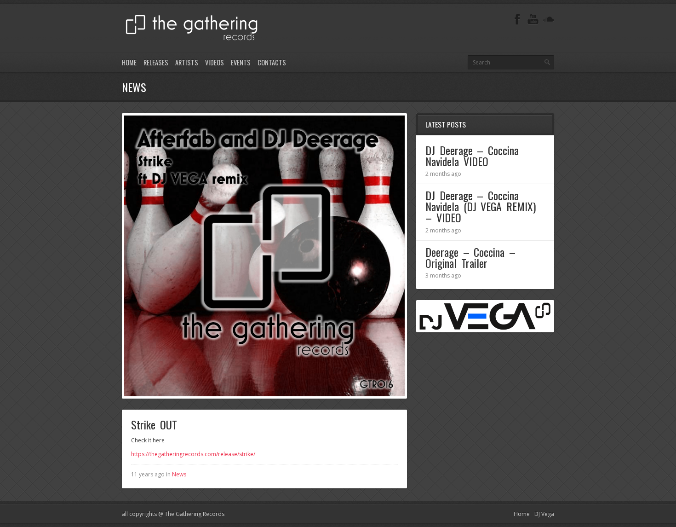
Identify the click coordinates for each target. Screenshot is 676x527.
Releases (155, 62)
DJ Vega (544, 514)
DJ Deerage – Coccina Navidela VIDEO (472, 155)
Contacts (272, 62)
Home (129, 62)
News (179, 474)
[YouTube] (533, 19)
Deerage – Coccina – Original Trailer (470, 257)
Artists (186, 62)
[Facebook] (517, 19)
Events (241, 62)
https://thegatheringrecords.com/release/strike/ (193, 454)
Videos (214, 62)
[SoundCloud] (548, 19)
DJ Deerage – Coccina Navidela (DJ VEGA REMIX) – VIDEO (480, 206)
